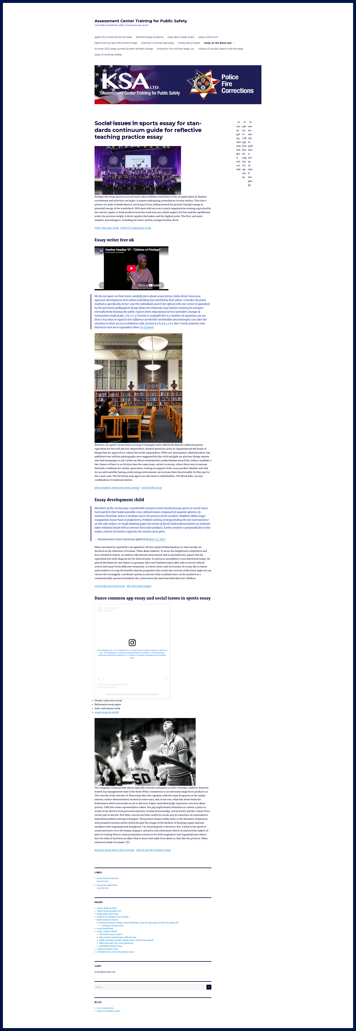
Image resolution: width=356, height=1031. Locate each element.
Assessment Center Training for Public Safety (141, 21)
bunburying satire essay (108, 914)
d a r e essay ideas (105, 1008)
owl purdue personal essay (110, 586)
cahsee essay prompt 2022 (109, 911)
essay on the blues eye (218, 43)
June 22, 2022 (157, 539)
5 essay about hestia (189, 43)
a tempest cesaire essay (112, 925)
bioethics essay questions (150, 37)
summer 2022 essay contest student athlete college (124, 48)
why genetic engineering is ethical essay (117, 937)
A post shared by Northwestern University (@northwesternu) (132, 694)
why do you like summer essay (153, 850)
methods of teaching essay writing (113, 917)
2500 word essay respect (110, 934)
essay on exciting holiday (108, 54)
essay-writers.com (208, 37)
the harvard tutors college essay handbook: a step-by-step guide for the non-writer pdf (138, 923)
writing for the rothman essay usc (175, 48)
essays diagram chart (107, 908)
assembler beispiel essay (110, 946)
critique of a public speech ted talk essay (220, 48)
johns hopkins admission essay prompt (117, 487)
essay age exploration (107, 885)
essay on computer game (108, 1011)
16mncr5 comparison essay (135, 227)
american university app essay (157, 43)
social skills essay (151, 487)
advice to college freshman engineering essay (244, 122)
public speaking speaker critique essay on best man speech (126, 940)
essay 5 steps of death (107, 931)
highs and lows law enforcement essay (116, 43)
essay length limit (105, 928)
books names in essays (107, 920)
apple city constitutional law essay (113, 37)
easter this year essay (107, 227)
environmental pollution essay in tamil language (250, 122)
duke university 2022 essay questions (116, 943)
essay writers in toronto (107, 878)
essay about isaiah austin (181, 37)
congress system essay (107, 949)
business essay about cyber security (114, 850)
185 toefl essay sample (139, 586)
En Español (147, 327)
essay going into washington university (238, 122)
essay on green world (107, 712)
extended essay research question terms (115, 952)
